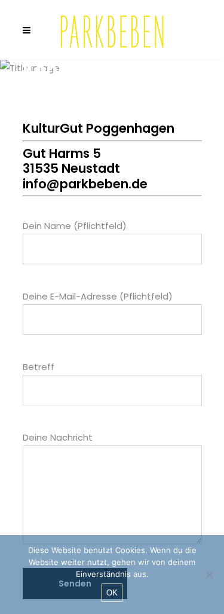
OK (112, 592)
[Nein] (209, 575)
